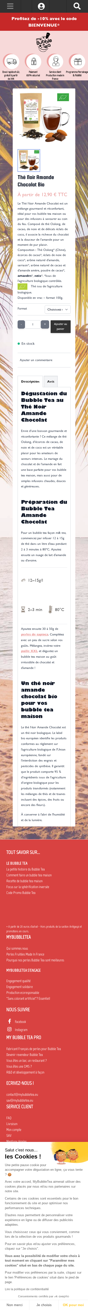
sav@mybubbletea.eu (19, 1100)
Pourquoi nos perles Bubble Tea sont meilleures (35, 960)
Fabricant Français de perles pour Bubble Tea (33, 1049)
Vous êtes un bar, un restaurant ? (26, 1060)
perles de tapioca (34, 634)
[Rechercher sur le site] (77, 6)
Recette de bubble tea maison (24, 881)
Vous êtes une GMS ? (19, 1066)
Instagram (21, 1030)
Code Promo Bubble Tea (20, 893)
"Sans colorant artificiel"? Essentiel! (28, 998)
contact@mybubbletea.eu (22, 1094)
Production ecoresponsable (22, 992)
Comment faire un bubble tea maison (29, 875)
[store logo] (44, 42)
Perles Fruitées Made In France (25, 954)
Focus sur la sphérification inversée (27, 887)
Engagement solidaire (19, 987)
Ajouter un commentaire (36, 360)
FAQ (8, 1118)
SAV (8, 1135)
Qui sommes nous (17, 948)
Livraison (11, 1124)
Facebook (20, 1022)
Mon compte (13, 1129)
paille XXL (29, 651)
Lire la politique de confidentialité (27, 1289)
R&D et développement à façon (25, 1072)
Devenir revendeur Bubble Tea (24, 1054)
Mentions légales (16, 1141)
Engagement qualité (18, 981)
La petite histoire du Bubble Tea (25, 869)
